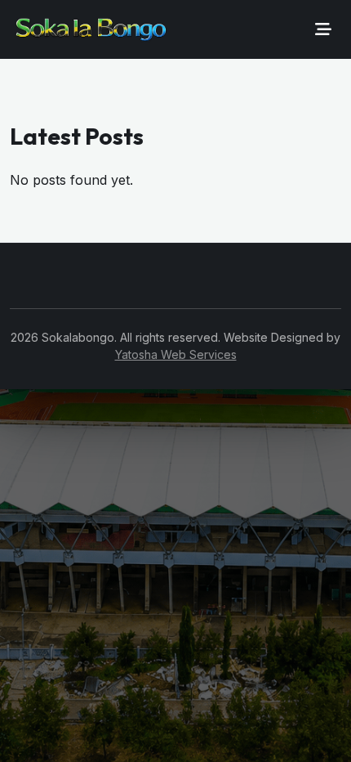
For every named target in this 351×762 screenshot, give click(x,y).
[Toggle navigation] (323, 29)
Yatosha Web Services (176, 354)
